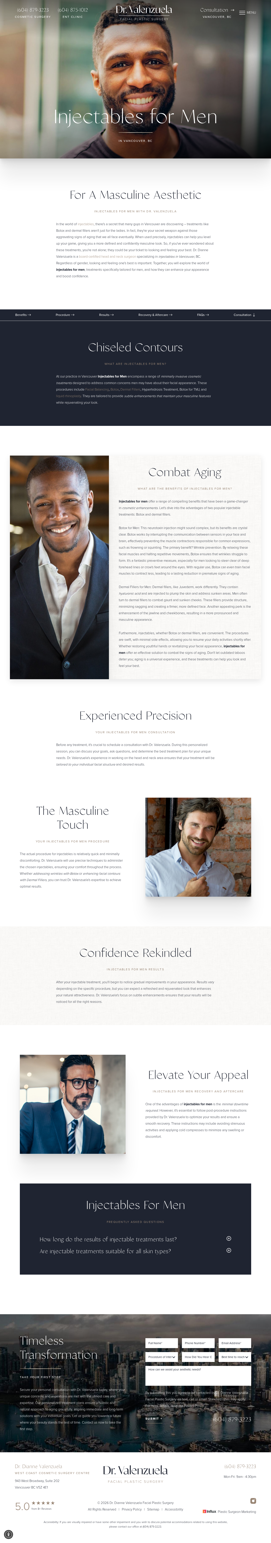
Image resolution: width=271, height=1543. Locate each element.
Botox (115, 389)
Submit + (153, 1418)
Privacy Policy (194, 1406)
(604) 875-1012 (73, 13)
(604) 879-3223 (33, 13)
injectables (86, 224)
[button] (8, 1534)
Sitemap (153, 1509)
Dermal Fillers (130, 389)
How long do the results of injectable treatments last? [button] (108, 1239)
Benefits (21, 315)
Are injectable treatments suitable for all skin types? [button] (105, 1251)
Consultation (214, 10)
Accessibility (174, 1509)
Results (104, 315)
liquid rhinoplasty (68, 396)
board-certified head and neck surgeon (107, 257)
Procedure (63, 315)
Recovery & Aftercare (153, 315)
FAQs (201, 315)
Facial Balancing (97, 389)
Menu (251, 12)
